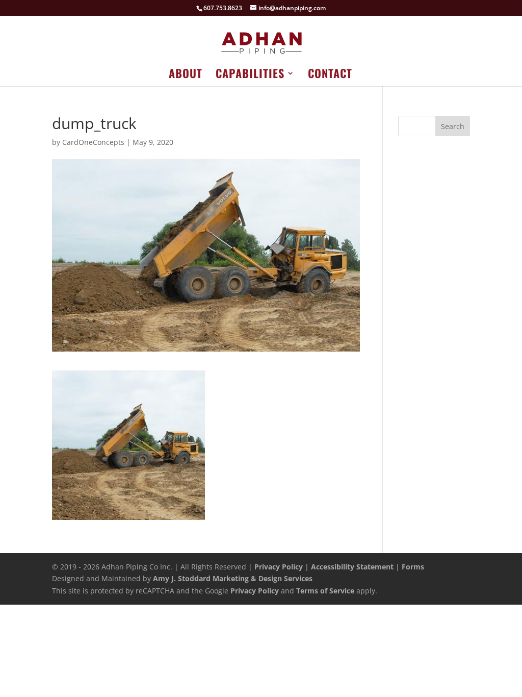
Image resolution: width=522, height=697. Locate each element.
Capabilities (250, 75)
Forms (413, 566)
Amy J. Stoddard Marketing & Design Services (232, 578)
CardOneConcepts (93, 142)
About (185, 75)
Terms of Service (325, 590)
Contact (330, 75)
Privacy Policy (278, 566)
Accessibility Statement (352, 566)
